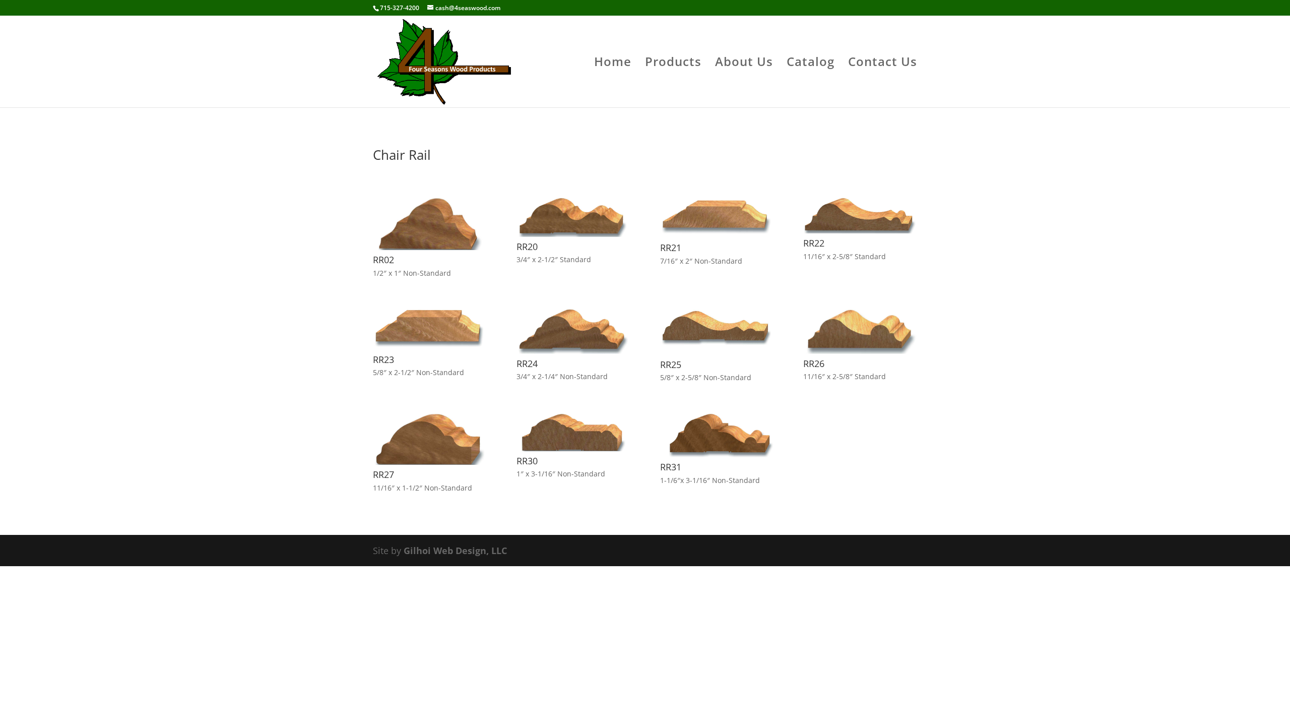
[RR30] (573, 448)
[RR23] (429, 346)
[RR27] (429, 461)
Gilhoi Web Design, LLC (455, 550)
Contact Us (882, 64)
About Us (744, 64)
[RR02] (429, 246)
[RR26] (860, 350)
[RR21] (716, 234)
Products (673, 64)
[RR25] (716, 351)
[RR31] (716, 454)
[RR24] (573, 350)
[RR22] (860, 230)
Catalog (810, 64)
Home (612, 64)
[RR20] (573, 233)
